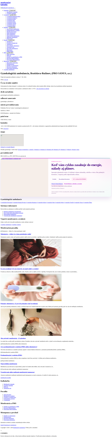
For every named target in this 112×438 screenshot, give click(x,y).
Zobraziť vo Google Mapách (7, 147)
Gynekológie (7, 400)
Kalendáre (6, 10)
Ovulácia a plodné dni (12, 43)
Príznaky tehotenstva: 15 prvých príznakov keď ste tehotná (19, 303)
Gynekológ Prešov (11, 22)
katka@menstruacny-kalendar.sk (8, 425)
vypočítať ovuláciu (16, 224)
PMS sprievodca (11, 54)
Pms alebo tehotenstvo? (12, 48)
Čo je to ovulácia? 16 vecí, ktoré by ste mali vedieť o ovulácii (19, 269)
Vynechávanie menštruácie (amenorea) (13, 215)
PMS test (9, 55)
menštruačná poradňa (6, 377)
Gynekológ (6, 14)
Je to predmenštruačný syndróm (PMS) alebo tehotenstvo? (19, 347)
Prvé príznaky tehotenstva (13, 45)
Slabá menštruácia (11, 33)
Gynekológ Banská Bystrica (13, 16)
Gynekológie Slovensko (6, 202)
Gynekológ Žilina (11, 26)
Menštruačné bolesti (11, 31)
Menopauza (9, 50)
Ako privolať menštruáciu (13, 29)
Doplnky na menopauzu (12, 65)
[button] (12, 10)
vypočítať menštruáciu (9, 69)
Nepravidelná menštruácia (13, 36)
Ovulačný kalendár (11, 13)
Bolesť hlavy (10, 38)
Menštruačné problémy (9, 396)
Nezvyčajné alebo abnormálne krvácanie (13, 213)
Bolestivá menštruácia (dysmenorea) (12, 211)
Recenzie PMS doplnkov (13, 58)
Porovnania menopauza (12, 68)
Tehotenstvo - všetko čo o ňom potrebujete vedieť (16, 234)
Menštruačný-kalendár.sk (19, 427)
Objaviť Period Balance (57, 183)
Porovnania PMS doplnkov (13, 59)
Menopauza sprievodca (12, 62)
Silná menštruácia (11, 34)
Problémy (6, 27)
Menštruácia (10, 41)
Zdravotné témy (7, 394)
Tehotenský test (10, 47)
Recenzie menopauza (12, 67)
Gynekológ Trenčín (11, 23)
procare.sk (5, 128)
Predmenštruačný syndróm (13, 30)
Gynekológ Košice (11, 19)
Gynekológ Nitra (11, 20)
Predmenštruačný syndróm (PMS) (11, 355)
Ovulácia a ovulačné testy (10, 397)
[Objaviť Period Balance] (24, 177)
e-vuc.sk (6, 79)
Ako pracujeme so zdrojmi (42, 88)
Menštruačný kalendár (12, 12)
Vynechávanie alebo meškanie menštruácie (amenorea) (18, 372)
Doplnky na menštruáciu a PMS (14, 57)
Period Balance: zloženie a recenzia (73, 183)
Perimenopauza (10, 64)
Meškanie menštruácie (12, 37)
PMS (5, 52)
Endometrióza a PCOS (9, 398)
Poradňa (6, 40)
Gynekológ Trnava (11, 24)
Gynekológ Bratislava (12, 17)
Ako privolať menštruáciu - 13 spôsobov (13, 338)
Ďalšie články (10, 51)
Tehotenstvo (10, 44)
